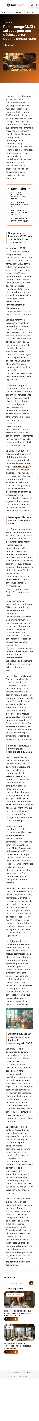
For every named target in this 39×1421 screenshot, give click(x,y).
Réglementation (15, 1295)
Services (9, 45)
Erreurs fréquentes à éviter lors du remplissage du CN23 (20, 212)
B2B (9, 1328)
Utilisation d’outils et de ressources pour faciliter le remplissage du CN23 (19, 220)
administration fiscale (17, 482)
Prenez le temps (21, 466)
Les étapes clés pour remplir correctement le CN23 (19, 204)
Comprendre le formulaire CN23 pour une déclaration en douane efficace (20, 195)
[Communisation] (15, 5)
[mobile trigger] (4, 5)
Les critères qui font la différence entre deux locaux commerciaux (17, 1345)
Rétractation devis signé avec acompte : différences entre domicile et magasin (18, 1312)
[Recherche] (31, 5)
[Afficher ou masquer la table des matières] (28, 188)
